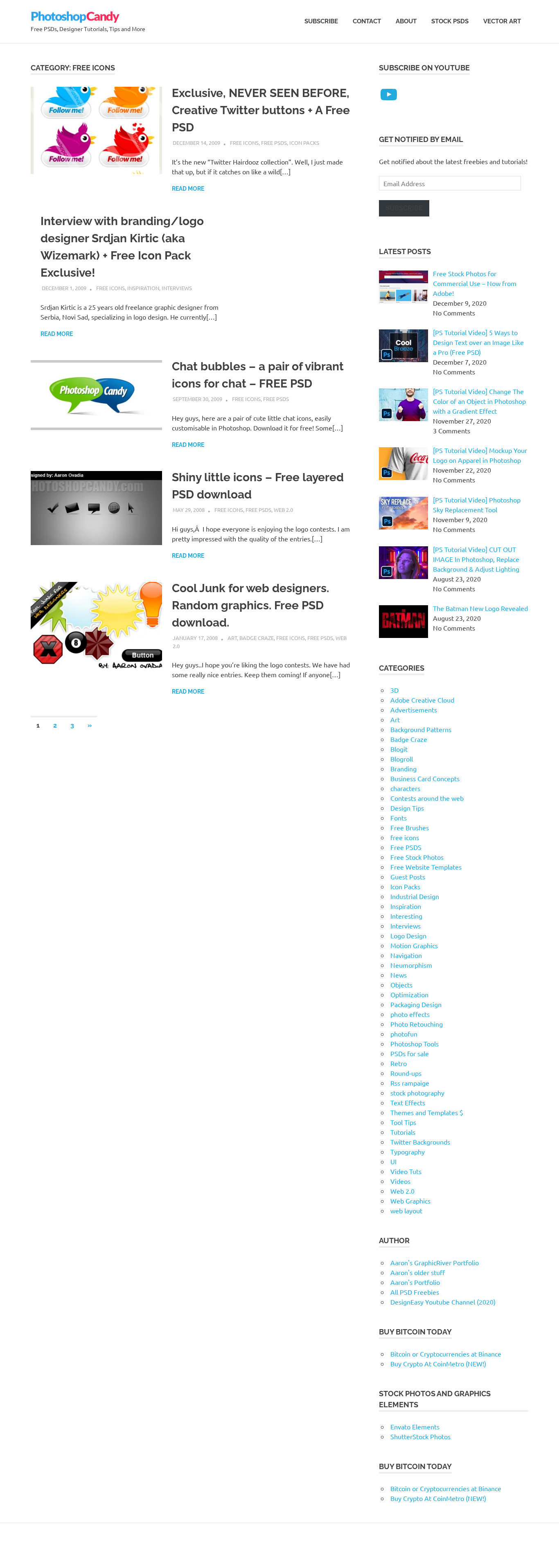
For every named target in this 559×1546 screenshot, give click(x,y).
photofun (403, 1034)
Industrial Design (414, 896)
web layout (406, 1210)
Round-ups (406, 1073)
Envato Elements (415, 1426)
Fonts (398, 818)
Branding (403, 768)
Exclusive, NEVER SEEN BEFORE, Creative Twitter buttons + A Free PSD (261, 110)
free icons (244, 142)
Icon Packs (304, 142)
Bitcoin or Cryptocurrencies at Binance (445, 1354)
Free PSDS (274, 142)
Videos (400, 1181)
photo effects (410, 1014)
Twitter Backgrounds (420, 1142)
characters (405, 788)
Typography (407, 1151)
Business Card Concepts (425, 778)
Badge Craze (256, 637)
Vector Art (502, 21)
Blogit (399, 749)
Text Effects (407, 1102)
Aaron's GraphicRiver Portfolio (434, 1262)
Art (232, 637)
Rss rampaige (409, 1083)
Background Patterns (420, 729)
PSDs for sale (409, 1053)
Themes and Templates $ (426, 1112)
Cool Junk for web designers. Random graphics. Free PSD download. (250, 605)
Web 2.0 (283, 509)
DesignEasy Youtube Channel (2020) (443, 1302)
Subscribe (321, 21)
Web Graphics (410, 1201)
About (406, 21)
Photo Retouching (416, 1024)
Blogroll (401, 759)
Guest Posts (407, 876)
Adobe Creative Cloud (422, 700)
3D (394, 690)
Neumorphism (411, 965)
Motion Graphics (414, 945)
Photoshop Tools (414, 1043)
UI (393, 1161)
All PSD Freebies (414, 1292)
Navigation (406, 955)
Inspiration (143, 287)
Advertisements (413, 709)
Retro (398, 1063)
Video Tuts (406, 1171)
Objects (401, 984)
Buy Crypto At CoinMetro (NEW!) (438, 1363)
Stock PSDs (450, 21)
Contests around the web (427, 798)
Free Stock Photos (417, 857)
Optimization (409, 994)
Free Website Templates (426, 867)
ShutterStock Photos (420, 1436)
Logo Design (408, 935)
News (398, 975)
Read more (188, 188)
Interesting (406, 916)
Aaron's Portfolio (415, 1282)
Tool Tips (403, 1122)
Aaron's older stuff (417, 1272)
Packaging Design (416, 1004)
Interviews (177, 287)
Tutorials (402, 1132)
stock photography (417, 1093)
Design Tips (407, 808)
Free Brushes (409, 827)
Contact (367, 21)
